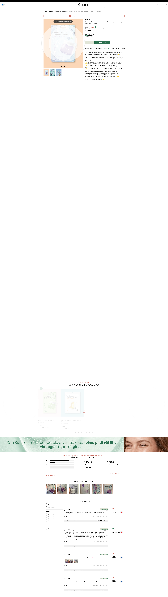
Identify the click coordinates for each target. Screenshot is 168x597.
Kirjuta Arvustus (115, 473)
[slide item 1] (61, 66)
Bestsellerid (74, 8)
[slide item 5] (81, 432)
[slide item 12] (92, 432)
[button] (46, 72)
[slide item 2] (63, 66)
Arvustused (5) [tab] (50, 475)
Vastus (65, 516)
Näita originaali (101, 520)
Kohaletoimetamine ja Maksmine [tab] (93, 48)
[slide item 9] (87, 432)
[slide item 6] (83, 432)
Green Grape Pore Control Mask (46, 420)
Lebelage (64, 419)
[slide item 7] (84, 432)
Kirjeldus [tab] (107, 48)
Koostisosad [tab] (115, 48)
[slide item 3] (64, 66)
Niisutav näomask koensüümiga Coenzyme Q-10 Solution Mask (72, 421)
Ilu (65, 8)
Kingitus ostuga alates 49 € (84, 1)
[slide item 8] (86, 432)
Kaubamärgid (98, 8)
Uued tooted (86, 8)
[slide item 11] (91, 432)
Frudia (87, 19)
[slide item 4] (80, 432)
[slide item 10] (89, 432)
